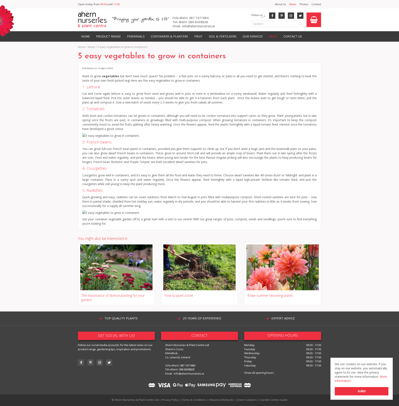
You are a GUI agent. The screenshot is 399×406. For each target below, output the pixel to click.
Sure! (362, 391)
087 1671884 (199, 18)
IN (291, 15)
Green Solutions (246, 400)
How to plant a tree (178, 295)
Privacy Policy (170, 400)
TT (109, 362)
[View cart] (314, 19)
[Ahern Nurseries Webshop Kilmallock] (92, 19)
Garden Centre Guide (273, 400)
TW (300, 15)
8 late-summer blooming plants (270, 295)
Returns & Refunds (221, 400)
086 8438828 (198, 22)
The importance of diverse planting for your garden (113, 297)
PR (281, 15)
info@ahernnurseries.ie (198, 26)
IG (100, 362)
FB (272, 15)
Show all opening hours (259, 373)
